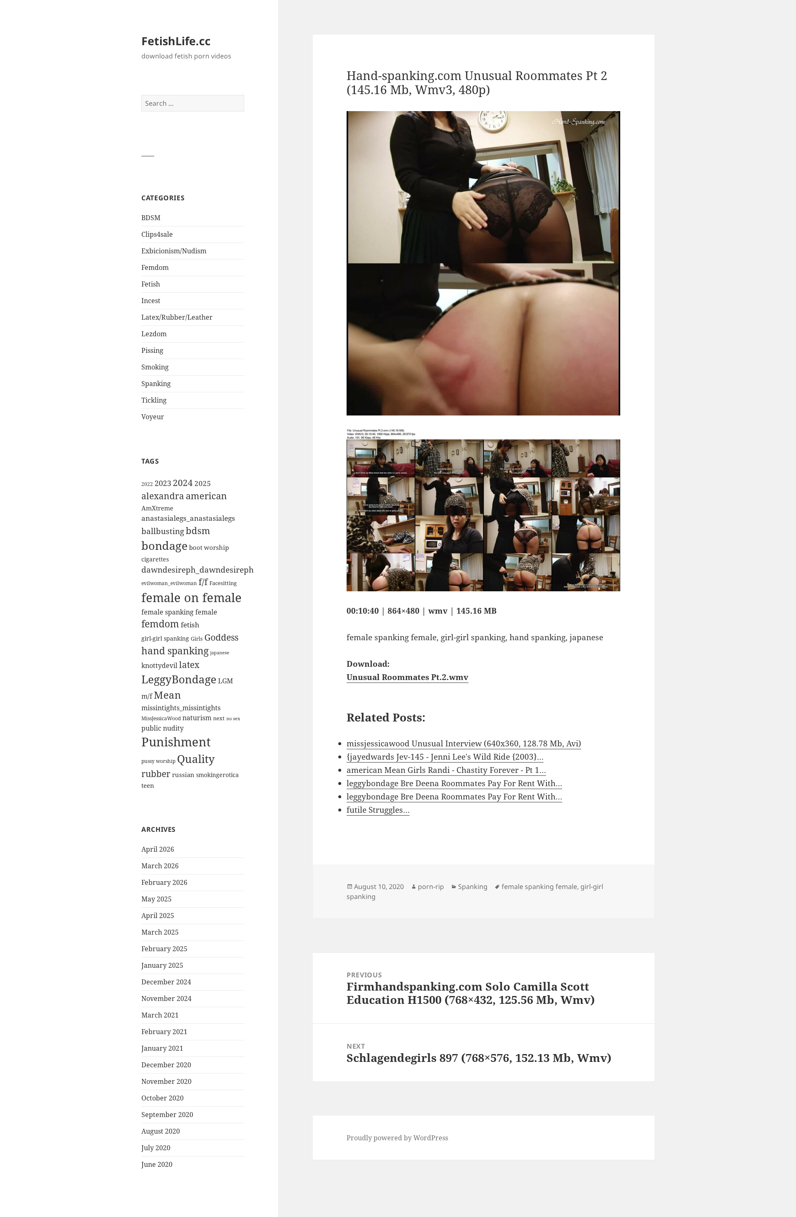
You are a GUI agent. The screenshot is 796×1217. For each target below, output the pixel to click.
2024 (183, 482)
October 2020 (162, 1098)
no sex (233, 718)
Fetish (150, 284)
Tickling (154, 400)
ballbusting (162, 531)
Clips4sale (157, 234)
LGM (225, 680)
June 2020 (156, 1164)
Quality (196, 759)
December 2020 (166, 1064)
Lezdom (154, 333)
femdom (160, 623)
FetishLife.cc (176, 41)
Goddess (221, 637)
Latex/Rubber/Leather (177, 317)
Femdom (155, 267)
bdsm (198, 530)
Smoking (155, 367)
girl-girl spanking (165, 638)
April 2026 (157, 849)
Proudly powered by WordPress (397, 1137)
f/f (203, 582)
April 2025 (157, 915)
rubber (155, 774)
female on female (191, 597)
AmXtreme (157, 508)
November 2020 (166, 1081)
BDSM (150, 217)
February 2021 (164, 1031)
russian (183, 774)
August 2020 (160, 1131)
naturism (196, 717)
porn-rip (431, 886)
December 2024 (166, 981)
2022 (147, 484)
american (206, 495)
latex (189, 664)
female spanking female (179, 612)
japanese (219, 652)
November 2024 (166, 998)
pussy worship (158, 761)
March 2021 (160, 1015)
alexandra (162, 496)
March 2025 (160, 932)
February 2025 (164, 948)
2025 (202, 483)
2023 (163, 483)
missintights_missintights (181, 707)
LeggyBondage (178, 679)
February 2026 (164, 882)
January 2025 (162, 965)
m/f (146, 696)
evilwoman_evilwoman (169, 583)
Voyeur (152, 416)
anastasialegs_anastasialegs (188, 518)
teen (147, 785)
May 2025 (156, 899)
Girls (197, 638)
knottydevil (159, 665)
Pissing (152, 350)
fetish (190, 624)
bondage (164, 545)
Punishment (176, 742)
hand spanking (175, 650)
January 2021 (162, 1048)
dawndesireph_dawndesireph (197, 569)
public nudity (162, 728)
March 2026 (160, 865)
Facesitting (223, 583)
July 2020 (155, 1147)
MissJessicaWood (161, 718)
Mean (167, 695)
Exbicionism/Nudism (173, 250)
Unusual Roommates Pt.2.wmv (407, 677)
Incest (150, 300)
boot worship (209, 547)
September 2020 (167, 1114)
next (219, 718)
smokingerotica (217, 775)
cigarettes (155, 559)
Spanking (156, 383)
